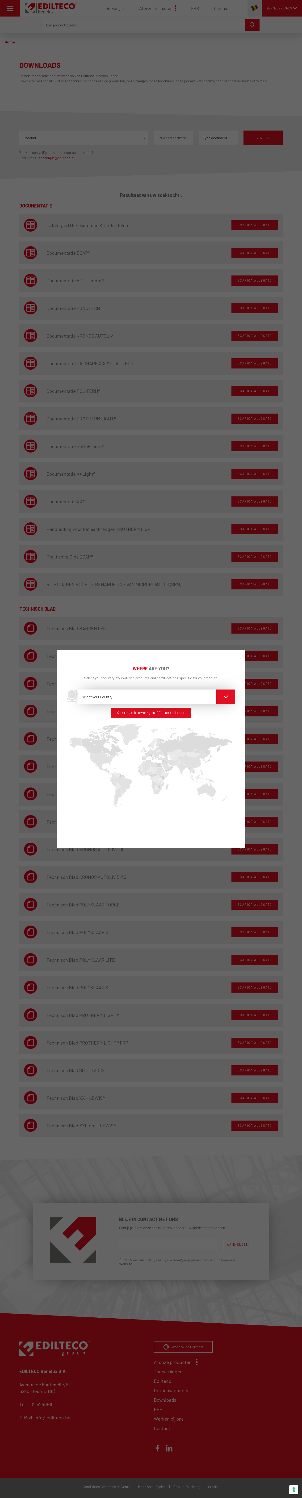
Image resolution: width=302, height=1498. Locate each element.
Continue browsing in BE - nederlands (151, 713)
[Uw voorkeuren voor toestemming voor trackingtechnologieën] (293, 1489)
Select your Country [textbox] (97, 696)
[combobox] (156, 697)
